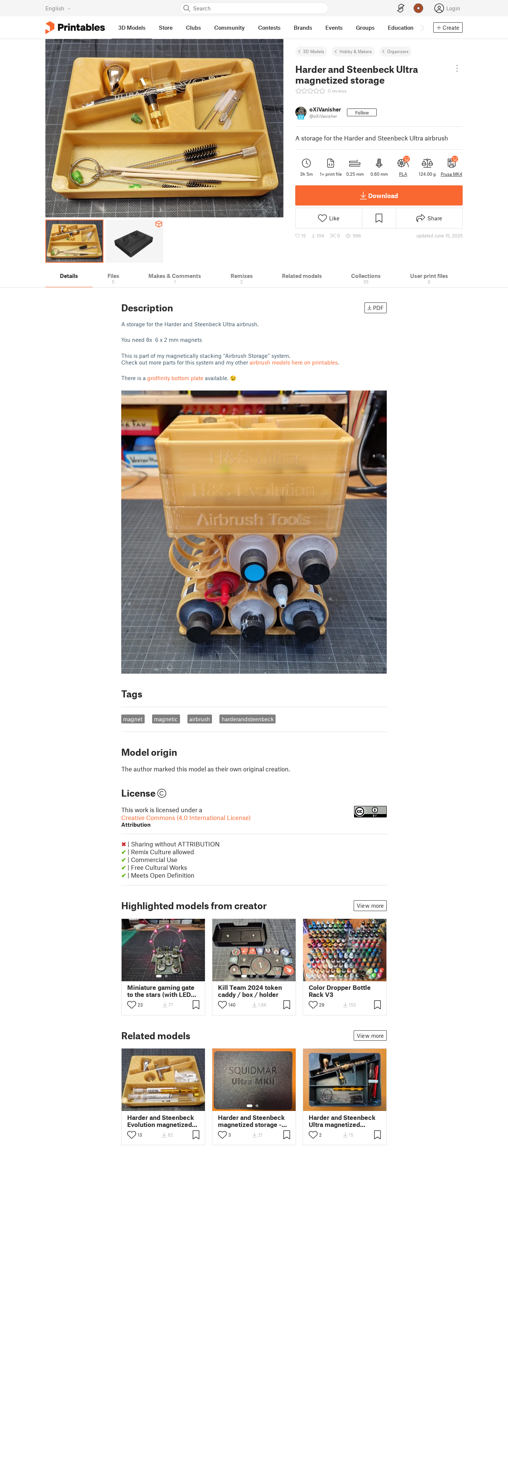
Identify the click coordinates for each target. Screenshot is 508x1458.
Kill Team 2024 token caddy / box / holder (250, 991)
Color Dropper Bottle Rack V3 (340, 991)
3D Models (313, 51)
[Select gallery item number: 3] (257, 976)
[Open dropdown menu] (457, 68)
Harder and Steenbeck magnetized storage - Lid (251, 1121)
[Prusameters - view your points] (418, 8)
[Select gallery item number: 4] (263, 976)
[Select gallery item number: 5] (356, 976)
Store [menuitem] (166, 27)
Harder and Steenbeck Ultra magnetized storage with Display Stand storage (342, 1121)
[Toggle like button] (131, 1004)
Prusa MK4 (451, 173)
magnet (132, 719)
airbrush (199, 719)
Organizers (398, 51)
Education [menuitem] (401, 27)
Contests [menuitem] (269, 27)
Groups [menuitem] (365, 27)
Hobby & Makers (356, 51)
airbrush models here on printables (294, 362)
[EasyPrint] (400, 8)
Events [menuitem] (334, 27)
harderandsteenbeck (248, 719)
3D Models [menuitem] (131, 27)
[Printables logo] (75, 27)
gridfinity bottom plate (175, 378)
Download (383, 195)
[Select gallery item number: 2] (166, 976)
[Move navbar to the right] (422, 27)
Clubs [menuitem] (193, 27)
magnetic (166, 719)
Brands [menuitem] (303, 27)
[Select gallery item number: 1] (159, 976)
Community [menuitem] (229, 27)
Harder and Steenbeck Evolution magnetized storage (160, 1121)
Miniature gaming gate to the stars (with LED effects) (160, 991)
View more (370, 905)
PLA (403, 173)
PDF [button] (378, 307)
